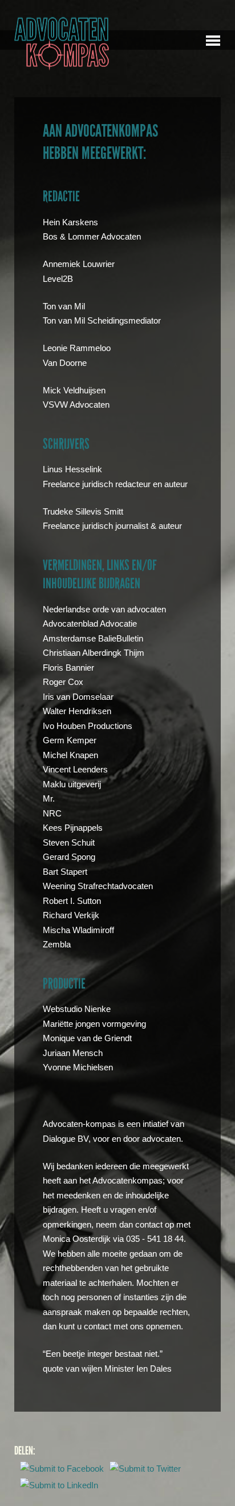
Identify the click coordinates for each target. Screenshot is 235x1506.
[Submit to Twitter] (145, 1469)
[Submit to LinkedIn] (59, 1486)
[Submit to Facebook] (62, 1469)
